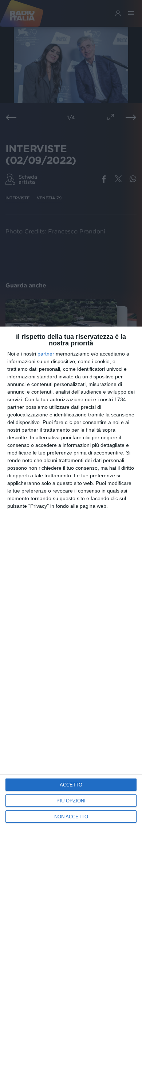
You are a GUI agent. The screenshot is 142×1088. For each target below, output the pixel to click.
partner (46, 353)
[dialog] (71, 707)
